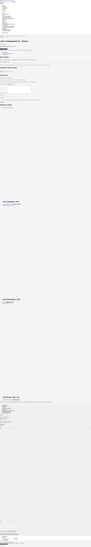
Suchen (13, 1)
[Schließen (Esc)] (4, 545)
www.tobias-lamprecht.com (10, 531)
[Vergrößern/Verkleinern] (0, 545)
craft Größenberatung (6, 412)
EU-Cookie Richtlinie (6, 408)
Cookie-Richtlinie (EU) (7, 16)
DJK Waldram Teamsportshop (8, 18)
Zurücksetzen (13, 46)
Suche (3, 537)
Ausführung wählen (16, 204)
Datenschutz (4, 406)
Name (1, 95)
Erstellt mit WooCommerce (14, 534)
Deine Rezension (3, 93)
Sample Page (5, 25)
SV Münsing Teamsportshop (8, 27)
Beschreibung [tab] (5, 52)
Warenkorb (4, 8)
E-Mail (1, 97)
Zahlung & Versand (6, 411)
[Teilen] (2, 545)
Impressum (4, 19)
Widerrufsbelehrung (6, 29)
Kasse (3, 9)
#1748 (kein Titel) (5, 13)
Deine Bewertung (4, 84)
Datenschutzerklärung (6, 17)
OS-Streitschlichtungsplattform (8, 23)
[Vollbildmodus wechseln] (1, 545)
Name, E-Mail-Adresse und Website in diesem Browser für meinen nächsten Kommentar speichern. (20, 99)
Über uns (4, 10)
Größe (1, 46)
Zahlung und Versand (6, 30)
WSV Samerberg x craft (7, 35)
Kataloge (4, 6)
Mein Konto (4, 7)
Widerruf (4, 409)
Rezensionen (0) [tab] (5, 54)
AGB (3, 15)
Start (3, 12)
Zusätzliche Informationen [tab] (7, 53)
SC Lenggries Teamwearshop (8, 26)
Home (3, 5)
